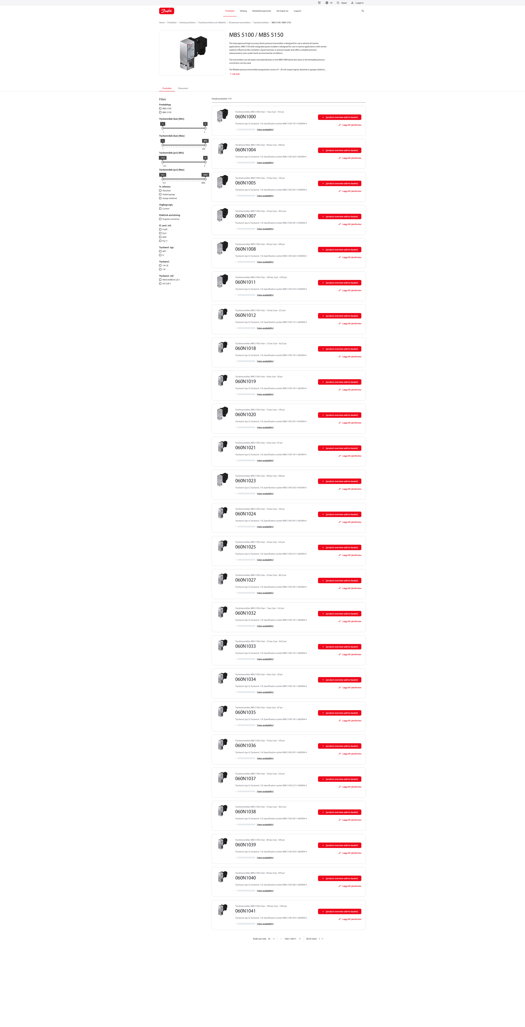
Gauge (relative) (169, 198)
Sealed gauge (168, 194)
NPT (164, 251)
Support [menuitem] (297, 10)
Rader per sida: (259, 938)
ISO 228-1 (166, 283)
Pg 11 (164, 240)
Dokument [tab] (183, 88)
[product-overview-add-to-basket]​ (342, 117)
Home (162, 22)
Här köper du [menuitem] (282, 10)
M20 (164, 237)
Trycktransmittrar (261, 22)
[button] (328, 3)
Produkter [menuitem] (229, 10)
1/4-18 (165, 265)
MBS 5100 (166, 108)
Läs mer (236, 73)
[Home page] (166, 11)
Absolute (166, 190)
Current (165, 208)
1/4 (163, 269)
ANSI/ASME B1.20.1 (171, 279)
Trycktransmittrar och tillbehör (212, 22)
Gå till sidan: (311, 938)
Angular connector (171, 219)
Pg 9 (164, 233)
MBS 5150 (166, 112)
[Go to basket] (319, 3)
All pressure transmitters (239, 22)
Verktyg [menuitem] (243, 10)
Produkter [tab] (167, 88)
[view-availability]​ (265, 129)
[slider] (163, 128)
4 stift (164, 229)
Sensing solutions (188, 22)
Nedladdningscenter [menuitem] (261, 10)
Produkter (172, 22)
